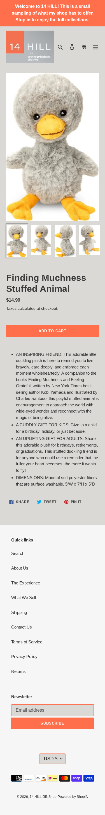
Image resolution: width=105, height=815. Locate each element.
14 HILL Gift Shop (43, 797)
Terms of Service (26, 641)
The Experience (25, 582)
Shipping (19, 612)
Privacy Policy (24, 656)
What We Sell (23, 597)
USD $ (50, 758)
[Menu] (95, 47)
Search (17, 553)
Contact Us (21, 627)
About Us (19, 568)
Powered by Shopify (73, 797)
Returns (18, 671)
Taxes (11, 308)
